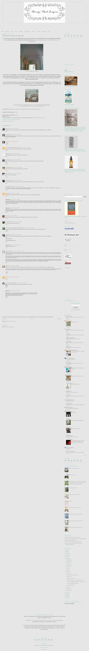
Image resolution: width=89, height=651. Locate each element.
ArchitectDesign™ (9, 180)
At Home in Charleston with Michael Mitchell (73, 347)
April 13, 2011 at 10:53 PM (16, 234)
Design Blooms (8, 134)
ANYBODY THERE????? (75, 384)
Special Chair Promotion (70, 400)
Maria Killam (68, 341)
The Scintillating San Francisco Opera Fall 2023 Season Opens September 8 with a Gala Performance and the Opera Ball (77, 441)
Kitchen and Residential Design (71, 350)
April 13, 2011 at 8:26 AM (13, 128)
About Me (21, 31)
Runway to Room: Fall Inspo (75, 428)
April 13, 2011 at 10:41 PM (29, 227)
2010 (67, 592)
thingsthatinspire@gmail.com (70, 222)
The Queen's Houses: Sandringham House (72, 537)
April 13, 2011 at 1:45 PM (14, 199)
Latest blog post (27, 31)
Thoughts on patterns (70, 578)
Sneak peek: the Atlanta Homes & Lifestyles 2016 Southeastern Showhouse (73, 544)
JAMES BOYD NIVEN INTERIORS (77, 420)
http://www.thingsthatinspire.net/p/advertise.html (43, 620)
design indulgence (69, 383)
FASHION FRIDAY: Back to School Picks (72, 338)
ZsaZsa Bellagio (69, 411)
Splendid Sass (68, 419)
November (69, 561)
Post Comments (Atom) (11, 321)
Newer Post (4, 318)
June (68, 570)
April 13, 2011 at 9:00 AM (12, 141)
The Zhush (68, 333)
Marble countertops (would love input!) (75, 514)
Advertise (7, 31)
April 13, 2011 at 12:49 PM (14, 193)
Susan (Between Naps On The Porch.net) (13, 147)
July (68, 568)
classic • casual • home (70, 451)
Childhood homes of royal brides (72, 574)
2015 (67, 551)
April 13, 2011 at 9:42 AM (15, 159)
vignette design (69, 375)
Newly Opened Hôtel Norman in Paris (72, 436)
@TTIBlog (7, 116)
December (69, 559)
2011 (67, 558)
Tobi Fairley (68, 395)
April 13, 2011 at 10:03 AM (16, 173)
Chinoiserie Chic (69, 321)
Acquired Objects (9, 167)
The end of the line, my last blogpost (71, 392)
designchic (7, 153)
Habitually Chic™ (69, 435)
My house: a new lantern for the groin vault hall (73, 541)
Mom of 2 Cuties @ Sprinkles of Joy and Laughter (15, 227)
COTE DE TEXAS (69, 407)
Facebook (38, 31)
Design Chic (68, 329)
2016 (67, 550)
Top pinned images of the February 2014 (75, 527)
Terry (7, 141)
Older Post (59, 318)
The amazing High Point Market (72, 583)
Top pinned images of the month (73, 468)
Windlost (7, 265)
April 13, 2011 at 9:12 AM (25, 147)
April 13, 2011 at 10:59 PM (15, 245)
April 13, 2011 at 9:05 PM (12, 215)
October (68, 563)
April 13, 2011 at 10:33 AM (18, 186)
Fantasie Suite (68, 448)
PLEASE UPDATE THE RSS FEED (72, 408)
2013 (67, 555)
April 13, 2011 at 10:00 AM (17, 167)
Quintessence (68, 346)
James (7, 128)
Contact (12, 31)
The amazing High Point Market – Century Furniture (76, 581)
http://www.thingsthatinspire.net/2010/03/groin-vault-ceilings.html (43, 40)
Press (16, 31)
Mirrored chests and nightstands (70, 540)
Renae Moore (8, 173)
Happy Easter (69, 576)
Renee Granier (8, 234)
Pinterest (33, 31)
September (69, 565)
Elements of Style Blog (70, 337)
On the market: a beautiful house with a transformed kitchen (75, 538)
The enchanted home (9, 186)
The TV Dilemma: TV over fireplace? (74, 507)
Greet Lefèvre (8, 159)
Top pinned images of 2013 (73, 487)
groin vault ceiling (10, 121)
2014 (67, 553)
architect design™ (69, 367)
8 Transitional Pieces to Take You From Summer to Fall (74, 334)
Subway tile (70, 501)
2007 (67, 597)
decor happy (68, 362)
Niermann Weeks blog (70, 399)
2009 (67, 594)
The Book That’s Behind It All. (71, 359)
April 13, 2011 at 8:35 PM (14, 208)
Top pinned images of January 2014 (74, 494)
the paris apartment (69, 447)
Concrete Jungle (9, 221)
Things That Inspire (9, 251)
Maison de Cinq (69, 316)
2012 (67, 556)
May (68, 571)
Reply (7, 131)
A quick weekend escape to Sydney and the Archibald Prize (75, 404)
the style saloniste (69, 439)
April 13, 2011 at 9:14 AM (14, 153)
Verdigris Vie (68, 427)
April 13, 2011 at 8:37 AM (16, 134)
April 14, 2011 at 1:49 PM (13, 265)
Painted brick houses (71, 474)
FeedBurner (78, 309)
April (68, 573)
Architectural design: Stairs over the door (75, 520)
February (68, 588)
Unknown (7, 193)
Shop (49, 31)
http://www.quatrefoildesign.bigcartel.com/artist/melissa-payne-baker (32, 106)
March (68, 587)
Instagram (44, 31)
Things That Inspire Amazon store (39, 117)
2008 (67, 596)
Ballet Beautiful (73, 412)
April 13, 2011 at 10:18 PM (17, 221)
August (68, 566)
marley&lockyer (69, 403)
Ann (6, 215)
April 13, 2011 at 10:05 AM (17, 180)
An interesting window (71, 585)
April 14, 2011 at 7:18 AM (19, 251)
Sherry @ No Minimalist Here (11, 282)
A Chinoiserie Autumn (74, 322)
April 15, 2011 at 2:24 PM (21, 282)
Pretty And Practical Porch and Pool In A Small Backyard (75, 452)
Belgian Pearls (68, 391)
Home (2, 31)
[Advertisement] (44, 27)
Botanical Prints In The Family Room (77, 376)
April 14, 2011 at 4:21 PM (14, 276)
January (68, 590)
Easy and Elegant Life (70, 358)
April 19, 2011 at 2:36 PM (14, 290)
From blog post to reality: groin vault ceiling (13, 35)
